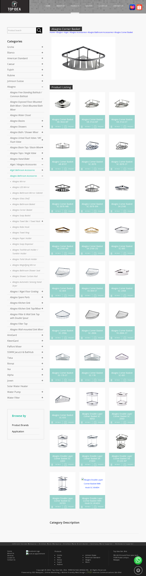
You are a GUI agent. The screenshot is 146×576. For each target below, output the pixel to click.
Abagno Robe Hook (20, 227)
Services (10, 556)
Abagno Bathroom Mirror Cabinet (27, 193)
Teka (10, 357)
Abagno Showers (18, 126)
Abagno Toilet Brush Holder (24, 259)
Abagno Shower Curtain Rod (24, 276)
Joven (10, 380)
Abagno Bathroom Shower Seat (26, 270)
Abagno (11, 86)
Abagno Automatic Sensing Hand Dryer (26, 284)
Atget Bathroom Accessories (22, 170)
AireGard (12, 335)
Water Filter (13, 397)
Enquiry (71, 126)
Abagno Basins (17, 120)
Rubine (11, 75)
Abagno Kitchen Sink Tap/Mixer (25, 308)
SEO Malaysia (37, 572)
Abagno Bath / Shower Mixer (24, 132)
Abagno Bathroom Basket (23, 204)
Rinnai (10, 363)
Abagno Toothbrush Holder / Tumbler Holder (25, 251)
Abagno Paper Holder (22, 238)
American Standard (17, 58)
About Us (10, 553)
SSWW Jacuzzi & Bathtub (20, 352)
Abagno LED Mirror (21, 187)
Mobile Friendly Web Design (73, 572)
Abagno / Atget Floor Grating (24, 291)
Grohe (10, 47)
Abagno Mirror (19, 181)
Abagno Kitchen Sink (20, 302)
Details (58, 126)
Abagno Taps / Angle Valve (23, 153)
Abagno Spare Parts (20, 297)
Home (52, 32)
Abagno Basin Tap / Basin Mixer (26, 147)
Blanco (11, 52)
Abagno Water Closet (20, 115)
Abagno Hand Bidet (19, 158)
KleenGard (12, 340)
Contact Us (11, 560)
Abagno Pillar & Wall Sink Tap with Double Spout (24, 316)
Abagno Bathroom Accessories (23, 175)
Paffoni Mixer (14, 346)
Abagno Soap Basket (21, 215)
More (87, 562)
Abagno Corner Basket (22, 210)
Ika (9, 369)
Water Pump (14, 392)
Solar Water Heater (17, 386)
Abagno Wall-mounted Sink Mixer (26, 329)
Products (58, 551)
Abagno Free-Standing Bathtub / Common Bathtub (26, 94)
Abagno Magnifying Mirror (24, 265)
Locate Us (11, 558)
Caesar (11, 64)
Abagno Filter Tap (19, 323)
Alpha (10, 374)
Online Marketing (52, 572)
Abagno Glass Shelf (20, 198)
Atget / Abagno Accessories (23, 164)
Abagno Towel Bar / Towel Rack (26, 221)
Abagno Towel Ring (20, 232)
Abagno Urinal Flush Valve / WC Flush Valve (25, 139)
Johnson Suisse (15, 81)
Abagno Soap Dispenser (22, 244)
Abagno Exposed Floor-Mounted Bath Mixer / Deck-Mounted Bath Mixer (26, 105)
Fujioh (10, 69)
